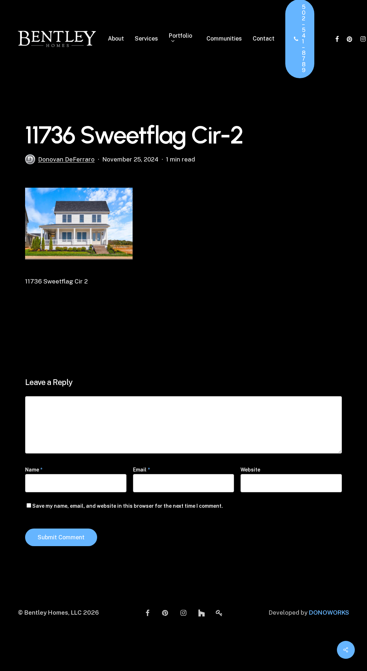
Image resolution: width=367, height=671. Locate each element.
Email (141, 470)
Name (33, 470)
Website (250, 470)
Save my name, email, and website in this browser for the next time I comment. (127, 506)
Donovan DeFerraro (66, 159)
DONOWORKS (329, 612)
